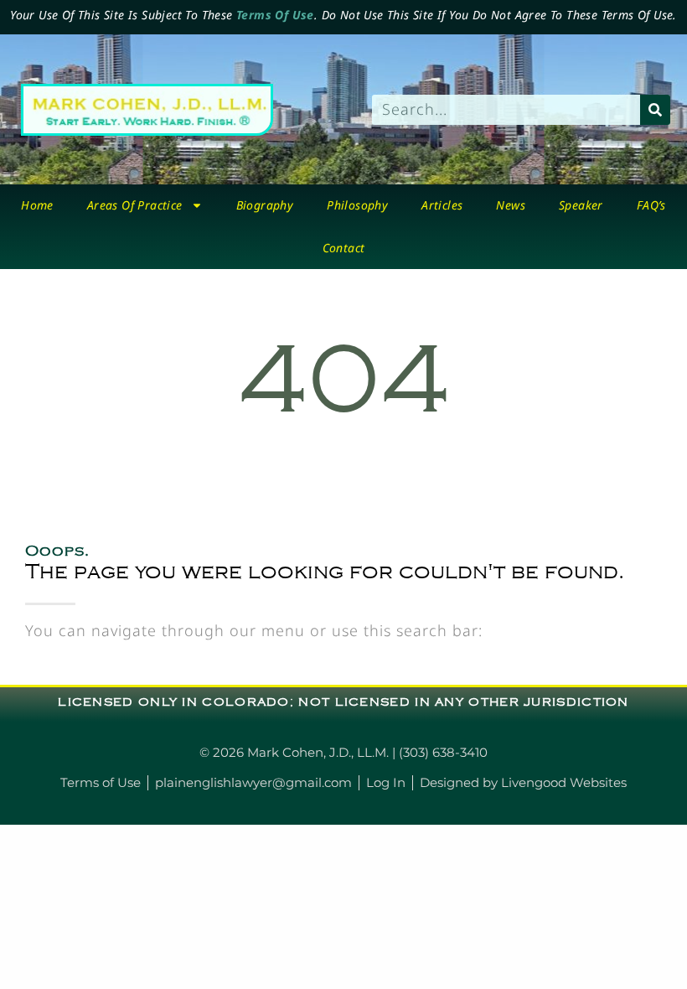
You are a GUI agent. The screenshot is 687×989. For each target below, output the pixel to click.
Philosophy (357, 205)
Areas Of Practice (135, 205)
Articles (441, 205)
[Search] (655, 110)
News (510, 205)
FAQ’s (651, 205)
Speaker (581, 205)
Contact (344, 248)
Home (37, 205)
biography (265, 205)
